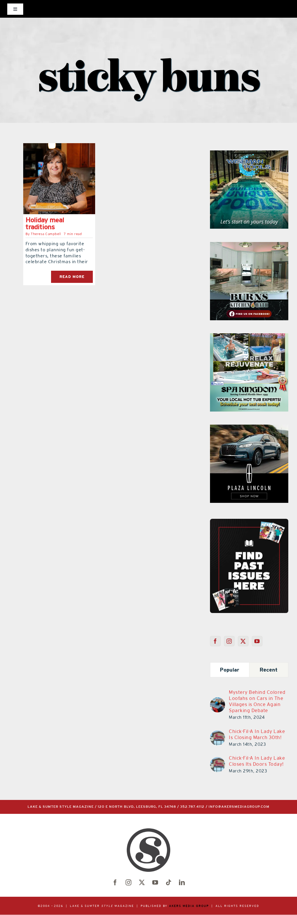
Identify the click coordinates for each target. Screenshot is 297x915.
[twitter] (142, 882)
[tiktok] (168, 882)
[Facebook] (215, 641)
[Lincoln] (249, 428)
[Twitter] (243, 641)
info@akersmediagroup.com (239, 806)
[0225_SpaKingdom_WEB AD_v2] (249, 337)
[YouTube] (257, 641)
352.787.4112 (192, 806)
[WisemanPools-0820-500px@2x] (249, 154)
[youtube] (155, 882)
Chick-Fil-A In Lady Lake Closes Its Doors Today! (257, 761)
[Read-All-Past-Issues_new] (249, 521)
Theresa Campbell (46, 234)
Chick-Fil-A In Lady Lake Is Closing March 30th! (257, 734)
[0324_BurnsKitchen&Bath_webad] (249, 245)
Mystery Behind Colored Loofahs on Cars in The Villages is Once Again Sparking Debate (257, 701)
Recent (269, 670)
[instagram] (128, 882)
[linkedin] (182, 882)
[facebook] (115, 882)
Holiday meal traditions (45, 223)
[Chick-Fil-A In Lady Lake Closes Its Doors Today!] (217, 760)
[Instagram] (229, 641)
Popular (229, 670)
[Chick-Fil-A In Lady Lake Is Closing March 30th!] (217, 734)
